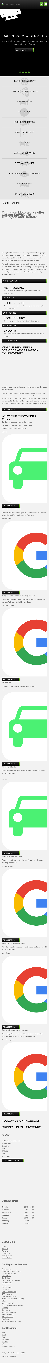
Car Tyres (5, 1289)
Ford (3, 1337)
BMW (4, 1335)
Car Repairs (6, 1285)
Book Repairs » (10, 325)
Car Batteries (6, 1276)
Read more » (9, 410)
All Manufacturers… (9, 1346)
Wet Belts (5, 1319)
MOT (3, 1301)
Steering (5, 1308)
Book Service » (10, 313)
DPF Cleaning (7, 1294)
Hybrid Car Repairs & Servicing (13, 1298)
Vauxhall (5, 1342)
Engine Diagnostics (9, 1296)
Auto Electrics (7, 1269)
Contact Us (6, 1253)
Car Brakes (6, 1278)
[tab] (20, 72)
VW (3, 1344)
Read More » (9, 506)
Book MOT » (8, 298)
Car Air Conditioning (9, 1273)
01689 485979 (7, 1156)
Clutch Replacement (9, 1292)
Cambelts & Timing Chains (11, 1271)
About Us (5, 1249)
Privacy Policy (7, 1255)
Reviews (5, 1251)
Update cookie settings (9, 1356)
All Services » (22, 50)
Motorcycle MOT (8, 1303)
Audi (3, 1332)
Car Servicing (7, 1287)
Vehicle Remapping (9, 1312)
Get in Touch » (10, 341)
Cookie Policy (7, 1258)
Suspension (6, 1310)
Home (4, 1246)
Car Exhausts (7, 1283)
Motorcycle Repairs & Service (12, 1305)
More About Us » (11, 281)
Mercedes (5, 1339)
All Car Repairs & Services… (12, 1321)
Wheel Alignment (8, 1314)
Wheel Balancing (8, 1317)
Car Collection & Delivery (11, 1280)
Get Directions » (11, 1160)
